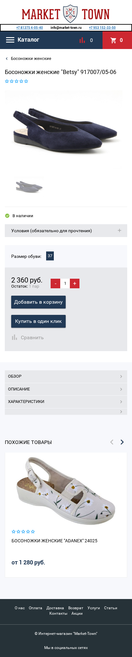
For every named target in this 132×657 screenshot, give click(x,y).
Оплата (35, 608)
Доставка (55, 608)
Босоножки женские (30, 58)
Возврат (75, 608)
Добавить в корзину (38, 302)
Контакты (58, 613)
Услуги (93, 608)
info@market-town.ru (66, 27)
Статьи (110, 608)
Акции (77, 613)
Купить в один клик (38, 321)
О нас (20, 608)
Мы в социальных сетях (66, 647)
